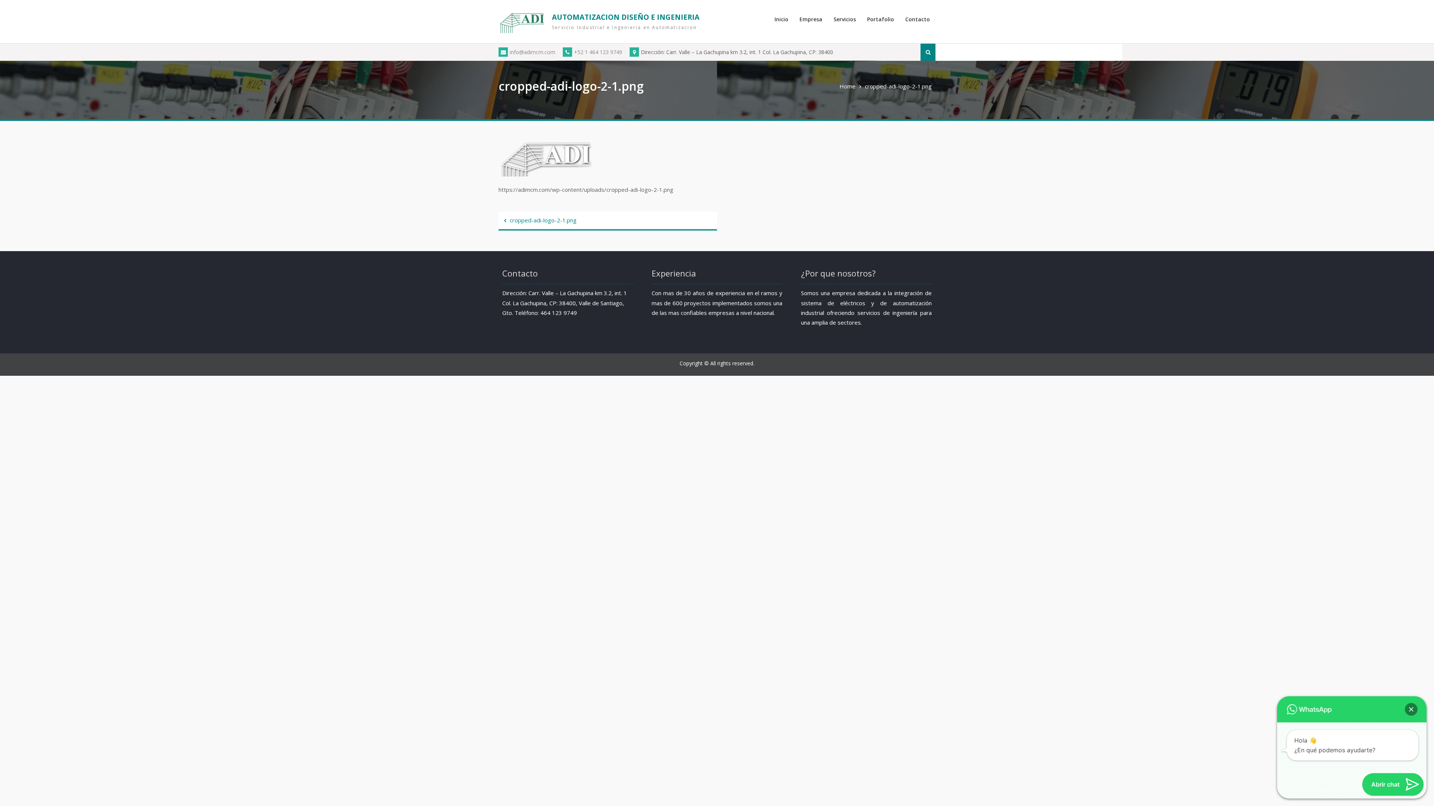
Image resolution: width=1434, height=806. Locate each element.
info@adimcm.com (532, 52)
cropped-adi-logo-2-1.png (543, 220)
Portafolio (880, 19)
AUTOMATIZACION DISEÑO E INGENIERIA (625, 17)
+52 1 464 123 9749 (598, 52)
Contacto (917, 19)
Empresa (811, 19)
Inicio (781, 19)
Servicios (845, 19)
